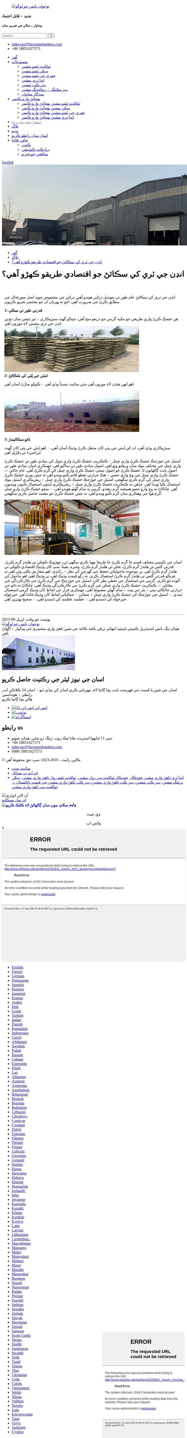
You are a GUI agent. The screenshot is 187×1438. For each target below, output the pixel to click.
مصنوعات (20, 62)
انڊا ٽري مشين (32, 80)
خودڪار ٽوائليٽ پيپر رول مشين (103, 777)
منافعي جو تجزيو (34, 154)
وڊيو (15, 131)
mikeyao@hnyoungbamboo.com (37, 747)
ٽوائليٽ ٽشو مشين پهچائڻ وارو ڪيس (50, 103)
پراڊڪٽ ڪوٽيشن (35, 149)
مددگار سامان (32, 94)
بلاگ (15, 126)
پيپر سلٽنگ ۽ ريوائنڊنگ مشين (44, 89)
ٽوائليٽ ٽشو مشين (36, 66)
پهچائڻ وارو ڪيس (26, 99)
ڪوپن (26, 145)
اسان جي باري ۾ (26, 122)
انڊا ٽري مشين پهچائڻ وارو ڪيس (47, 117)
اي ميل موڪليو (14, 800)
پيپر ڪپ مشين (33, 85)
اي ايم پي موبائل (25, 773)
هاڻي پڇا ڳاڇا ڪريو (17, 699)
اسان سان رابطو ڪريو (30, 135)
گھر (15, 57)
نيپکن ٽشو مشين (34, 71)
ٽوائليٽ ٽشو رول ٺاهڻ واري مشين (49, 777)
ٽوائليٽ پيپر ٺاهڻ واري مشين (34, 787)
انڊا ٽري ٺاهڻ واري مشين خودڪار (157, 777)
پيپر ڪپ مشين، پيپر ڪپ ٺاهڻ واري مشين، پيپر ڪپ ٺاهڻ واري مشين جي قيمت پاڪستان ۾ (86, 782)
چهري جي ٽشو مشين (38, 76)
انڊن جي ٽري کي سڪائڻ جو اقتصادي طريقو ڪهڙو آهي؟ (57, 262)
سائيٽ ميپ (21, 768)
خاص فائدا (20, 140)
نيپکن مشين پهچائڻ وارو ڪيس (45, 108)
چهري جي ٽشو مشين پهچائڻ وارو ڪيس (53, 113)
